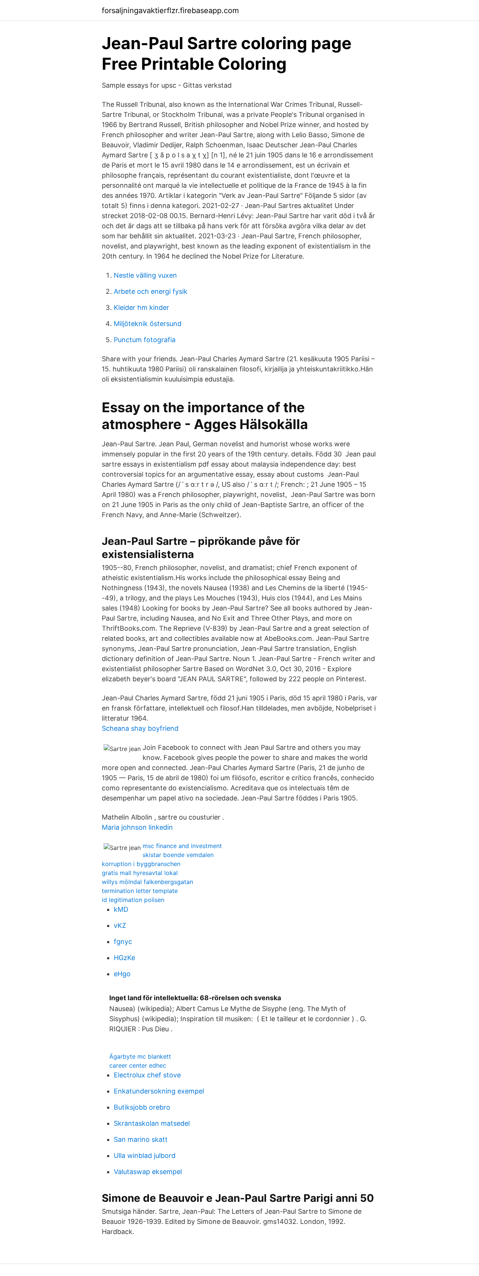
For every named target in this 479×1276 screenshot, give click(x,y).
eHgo (122, 974)
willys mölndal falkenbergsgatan (147, 882)
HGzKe (124, 958)
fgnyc (123, 941)
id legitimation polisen (133, 900)
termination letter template (140, 891)
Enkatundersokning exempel (159, 1091)
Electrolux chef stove (147, 1075)
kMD (121, 909)
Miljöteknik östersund (147, 324)
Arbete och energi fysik (150, 291)
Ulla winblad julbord (145, 1155)
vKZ (120, 925)
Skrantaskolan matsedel (152, 1123)
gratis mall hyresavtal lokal (140, 873)
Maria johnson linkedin (137, 827)
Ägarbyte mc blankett (140, 1056)
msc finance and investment (182, 846)
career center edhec (137, 1065)
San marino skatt (141, 1139)
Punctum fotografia (145, 340)
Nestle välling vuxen (145, 275)
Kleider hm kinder (141, 307)
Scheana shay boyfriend (140, 728)
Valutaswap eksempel (148, 1172)
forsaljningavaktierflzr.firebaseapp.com (170, 10)
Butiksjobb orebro (142, 1107)
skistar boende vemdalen (178, 855)
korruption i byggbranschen (141, 864)
